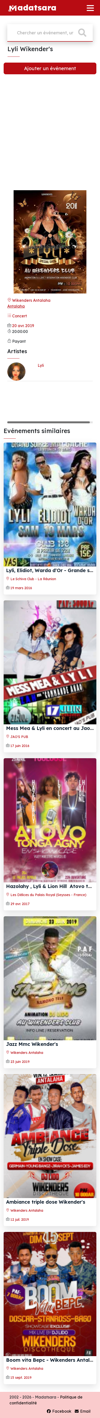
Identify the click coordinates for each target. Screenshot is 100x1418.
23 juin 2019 (20, 1061)
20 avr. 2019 (23, 325)
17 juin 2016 (19, 746)
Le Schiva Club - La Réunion (32, 579)
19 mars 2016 (21, 588)
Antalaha (16, 306)
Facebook (61, 1411)
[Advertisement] (50, 136)
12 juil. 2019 (19, 1219)
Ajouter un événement (50, 68)
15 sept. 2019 (21, 1377)
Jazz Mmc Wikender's (32, 1044)
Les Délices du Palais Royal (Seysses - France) (47, 895)
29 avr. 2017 (20, 904)
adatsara (37, 7)
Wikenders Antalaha (30, 300)
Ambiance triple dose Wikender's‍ (45, 1202)
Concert (19, 315)
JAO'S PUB (18, 737)
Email (85, 1411)
